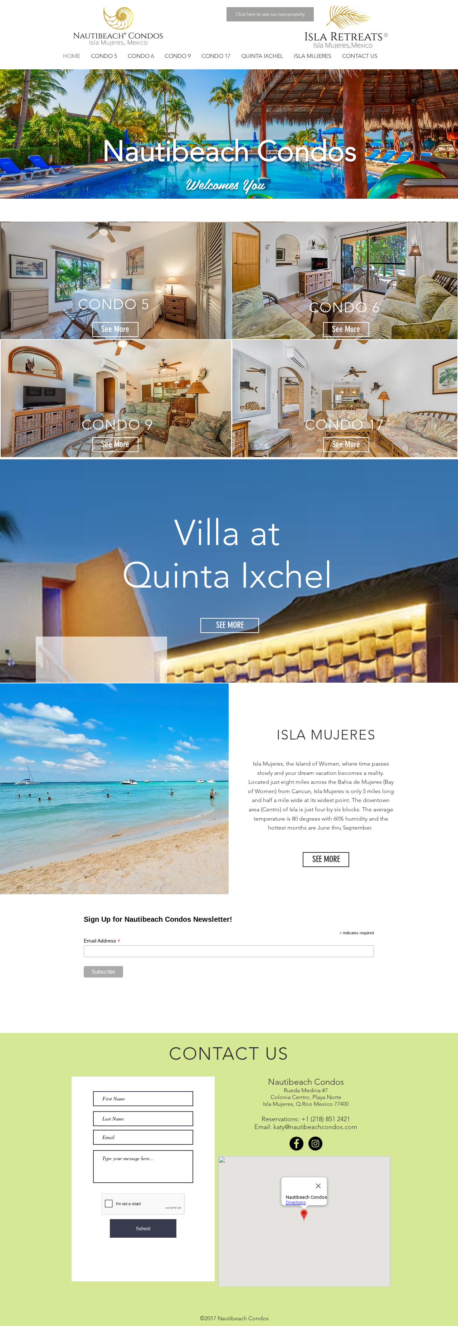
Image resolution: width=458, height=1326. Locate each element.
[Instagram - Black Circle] (315, 1144)
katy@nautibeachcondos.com (315, 1127)
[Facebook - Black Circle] (296, 1144)
